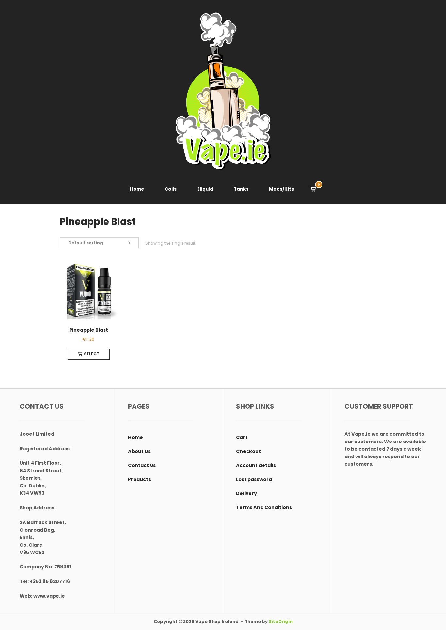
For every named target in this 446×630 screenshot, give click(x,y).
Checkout (248, 451)
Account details (256, 465)
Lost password (254, 479)
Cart (241, 437)
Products (139, 479)
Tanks (241, 189)
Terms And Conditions (264, 507)
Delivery (246, 493)
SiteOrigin (281, 621)
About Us (139, 451)
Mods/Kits (281, 189)
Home (137, 189)
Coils (171, 189)
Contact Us (142, 465)
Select (92, 354)
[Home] (223, 91)
